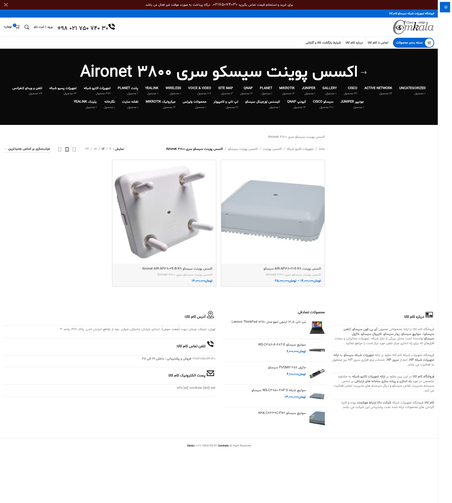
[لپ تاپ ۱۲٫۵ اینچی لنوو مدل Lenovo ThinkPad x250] (317, 327)
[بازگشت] (364, 72)
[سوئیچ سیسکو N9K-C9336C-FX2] (317, 418)
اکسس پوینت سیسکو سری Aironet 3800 (293, 275)
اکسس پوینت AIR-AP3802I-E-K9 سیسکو (292, 268)
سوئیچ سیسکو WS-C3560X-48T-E (282, 344)
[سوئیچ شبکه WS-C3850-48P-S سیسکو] (317, 395)
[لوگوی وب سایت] (413, 27)
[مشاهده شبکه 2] (74, 149)
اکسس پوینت (272, 149)
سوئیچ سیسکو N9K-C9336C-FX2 (282, 413)
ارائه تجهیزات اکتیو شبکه (368, 376)
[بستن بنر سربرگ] (6, 4)
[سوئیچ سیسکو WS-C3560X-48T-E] (317, 350)
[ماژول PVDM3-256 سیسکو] (317, 373)
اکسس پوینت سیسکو (243, 149)
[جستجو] (27, 27)
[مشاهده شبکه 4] (60, 149)
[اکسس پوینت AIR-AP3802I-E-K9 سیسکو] (273, 212)
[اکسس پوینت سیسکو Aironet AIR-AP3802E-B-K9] (164, 212)
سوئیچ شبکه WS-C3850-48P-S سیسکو (279, 390)
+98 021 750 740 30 (82, 28)
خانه (322, 149)
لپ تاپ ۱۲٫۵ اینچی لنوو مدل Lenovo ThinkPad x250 (269, 322)
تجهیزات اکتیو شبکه (300, 149)
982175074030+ (203, 358)
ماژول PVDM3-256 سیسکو (287, 367)
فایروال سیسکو (371, 334)
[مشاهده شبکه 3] (67, 149)
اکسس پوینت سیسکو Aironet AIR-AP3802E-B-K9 (177, 268)
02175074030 (225, 5)
